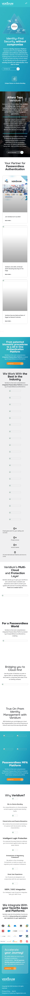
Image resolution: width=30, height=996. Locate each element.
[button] (3, 331)
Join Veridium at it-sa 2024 (12, 217)
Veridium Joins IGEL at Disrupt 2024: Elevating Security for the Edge (14, 268)
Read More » (8, 220)
